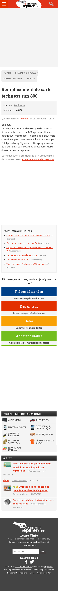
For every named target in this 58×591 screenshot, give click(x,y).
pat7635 (25, 119)
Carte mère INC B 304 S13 (18, 260)
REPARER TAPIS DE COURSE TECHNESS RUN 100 (28, 235)
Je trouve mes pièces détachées (29, 298)
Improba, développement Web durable (28, 568)
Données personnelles (44, 570)
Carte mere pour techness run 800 (22, 243)
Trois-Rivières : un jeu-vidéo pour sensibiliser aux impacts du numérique (32, 467)
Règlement (12, 573)
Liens (6, 480)
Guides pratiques (19, 480)
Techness (19, 105)
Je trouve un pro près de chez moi (29, 313)
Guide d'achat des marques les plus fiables (29, 343)
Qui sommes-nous (23, 566)
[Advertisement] (29, 37)
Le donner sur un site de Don (29, 328)
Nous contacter (44, 573)
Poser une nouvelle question (38, 159)
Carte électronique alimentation (21, 255)
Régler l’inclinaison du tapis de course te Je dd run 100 (29, 249)
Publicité (23, 573)
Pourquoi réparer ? (37, 471)
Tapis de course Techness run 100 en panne (26, 264)
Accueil (29, 4)
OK (42, 551)
